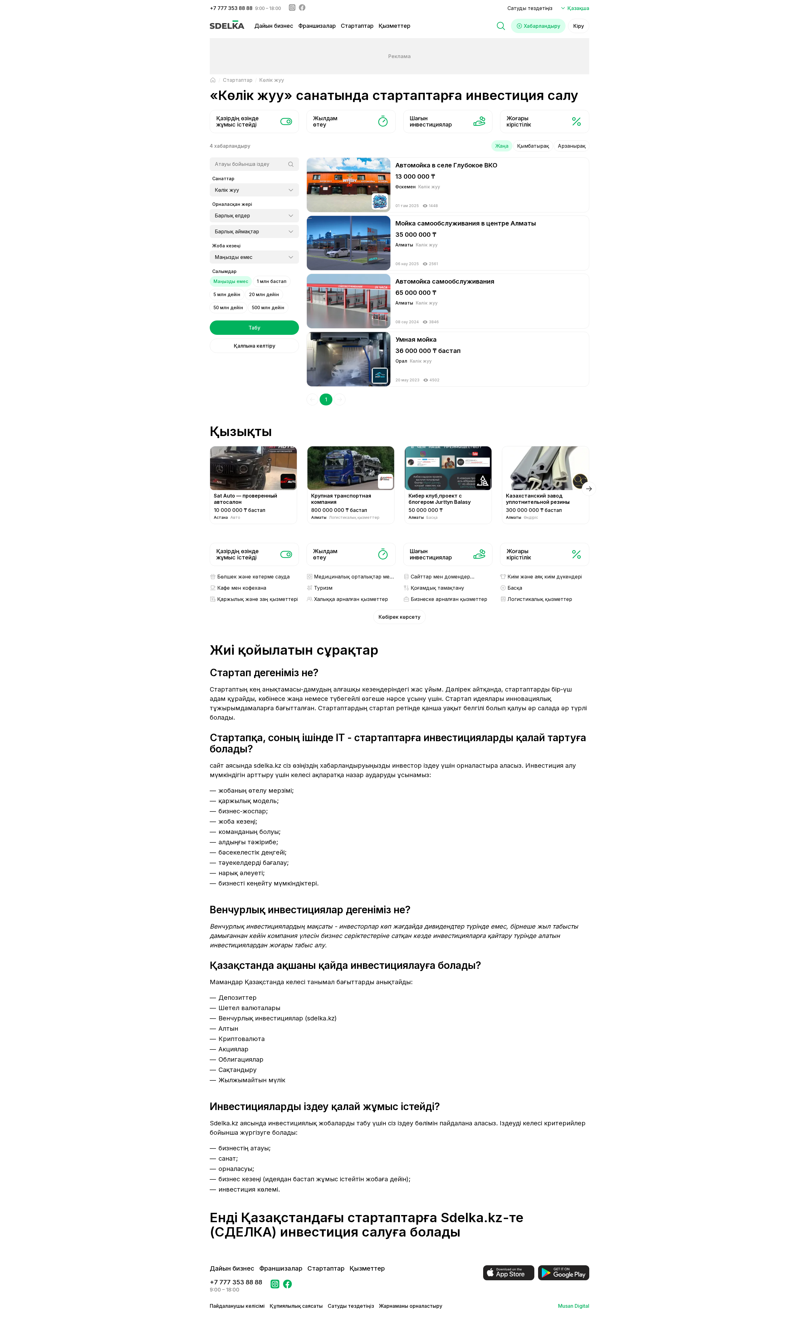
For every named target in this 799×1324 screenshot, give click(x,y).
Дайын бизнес (273, 25)
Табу (254, 328)
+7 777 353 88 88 (231, 8)
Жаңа (501, 146)
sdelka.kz (267, 765)
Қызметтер (394, 25)
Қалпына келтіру (254, 346)
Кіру (578, 26)
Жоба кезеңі (226, 245)
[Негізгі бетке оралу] (213, 80)
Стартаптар (357, 25)
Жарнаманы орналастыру (410, 1306)
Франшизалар (317, 25)
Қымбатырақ (533, 146)
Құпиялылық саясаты (296, 1306)
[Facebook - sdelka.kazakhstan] (302, 8)
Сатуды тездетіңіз (529, 8)
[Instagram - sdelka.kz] (292, 8)
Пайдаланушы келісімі (237, 1306)
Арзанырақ (572, 146)
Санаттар (223, 178)
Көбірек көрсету (399, 617)
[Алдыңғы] (312, 399)
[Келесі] (340, 399)
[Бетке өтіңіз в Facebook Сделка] (287, 1286)
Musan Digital (573, 1306)
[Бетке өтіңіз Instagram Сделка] (275, 1286)
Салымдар (224, 271)
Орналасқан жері (232, 204)
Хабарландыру (542, 26)
